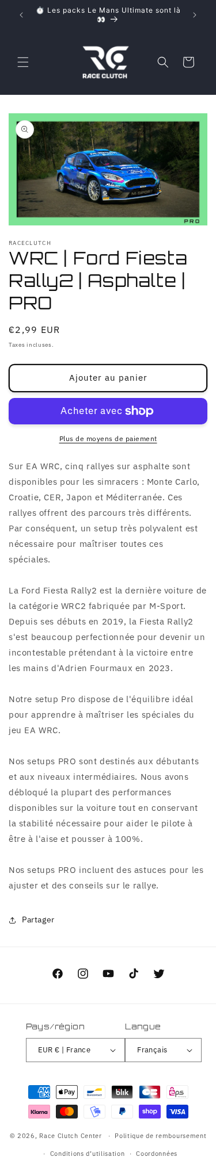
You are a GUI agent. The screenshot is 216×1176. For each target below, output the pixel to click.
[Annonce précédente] (21, 15)
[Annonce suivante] (194, 15)
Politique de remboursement (160, 1136)
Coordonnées (156, 1154)
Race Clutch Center (70, 1136)
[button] (23, 62)
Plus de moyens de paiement (108, 438)
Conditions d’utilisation (87, 1154)
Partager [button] (38, 919)
